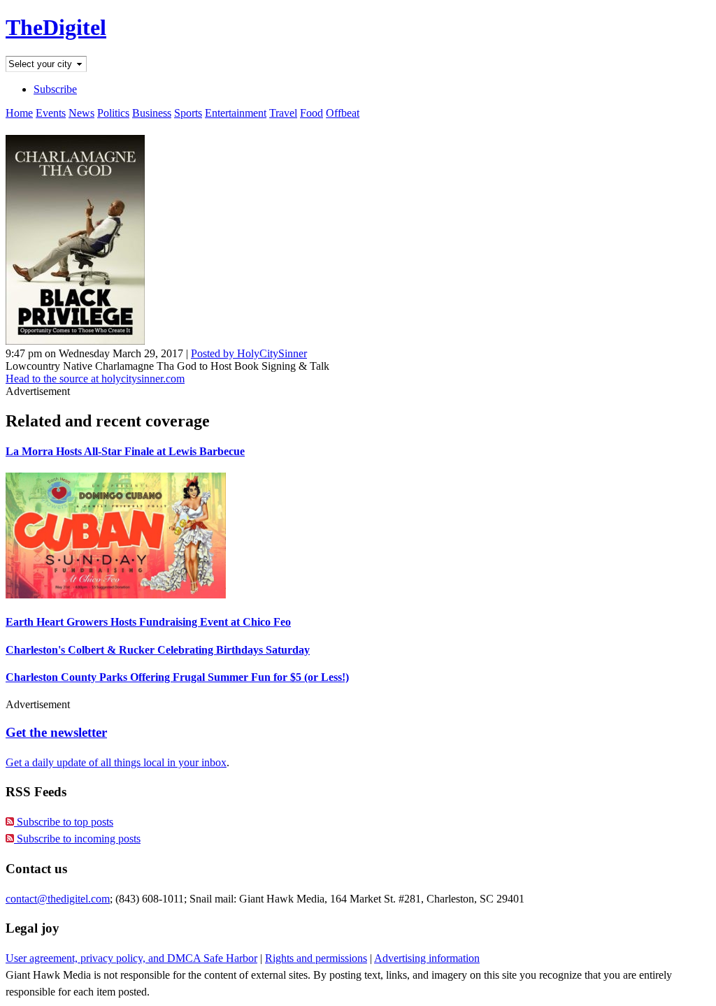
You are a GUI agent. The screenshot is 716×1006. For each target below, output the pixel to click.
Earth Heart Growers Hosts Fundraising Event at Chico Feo (148, 622)
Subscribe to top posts (63, 822)
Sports (188, 113)
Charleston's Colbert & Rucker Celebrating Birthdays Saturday (158, 650)
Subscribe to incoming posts (77, 839)
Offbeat (342, 113)
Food (311, 113)
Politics (113, 113)
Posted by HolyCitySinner (249, 353)
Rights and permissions (316, 958)
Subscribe (55, 89)
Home (19, 113)
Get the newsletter (56, 732)
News (81, 113)
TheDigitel (56, 27)
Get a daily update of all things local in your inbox (116, 762)
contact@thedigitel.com (58, 899)
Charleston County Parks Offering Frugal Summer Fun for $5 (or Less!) (177, 677)
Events (51, 113)
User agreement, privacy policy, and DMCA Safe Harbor (131, 958)
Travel (283, 113)
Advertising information (427, 958)
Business (151, 113)
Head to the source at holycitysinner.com (95, 379)
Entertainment (235, 113)
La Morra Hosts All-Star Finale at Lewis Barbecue (125, 451)
